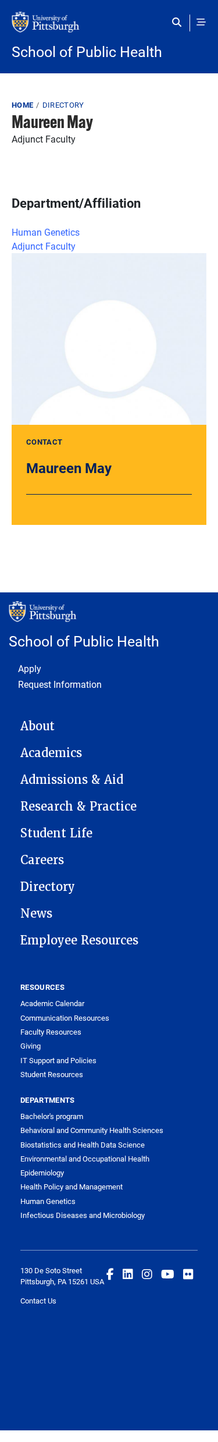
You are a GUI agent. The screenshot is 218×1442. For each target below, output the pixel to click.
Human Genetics (46, 232)
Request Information (60, 684)
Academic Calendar (52, 1003)
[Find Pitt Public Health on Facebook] (110, 1273)
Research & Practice (78, 806)
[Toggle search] (179, 22)
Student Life (56, 833)
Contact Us (38, 1300)
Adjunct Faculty (44, 246)
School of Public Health (87, 51)
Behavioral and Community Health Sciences (91, 1130)
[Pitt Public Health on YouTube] (167, 1273)
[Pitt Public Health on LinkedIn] (128, 1273)
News (36, 913)
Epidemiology (42, 1172)
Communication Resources (64, 1018)
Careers (42, 860)
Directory (63, 105)
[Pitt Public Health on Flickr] (188, 1273)
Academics (51, 753)
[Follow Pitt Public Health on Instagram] (147, 1273)
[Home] (109, 28)
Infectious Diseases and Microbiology (82, 1215)
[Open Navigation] (201, 22)
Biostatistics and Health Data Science (82, 1144)
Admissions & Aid (71, 779)
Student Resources (51, 1074)
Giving (30, 1045)
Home (22, 105)
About (37, 726)
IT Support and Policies (58, 1060)
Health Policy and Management (71, 1186)
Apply (29, 668)
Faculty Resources (50, 1032)
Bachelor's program (51, 1116)
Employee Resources (79, 940)
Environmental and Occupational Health (84, 1158)
